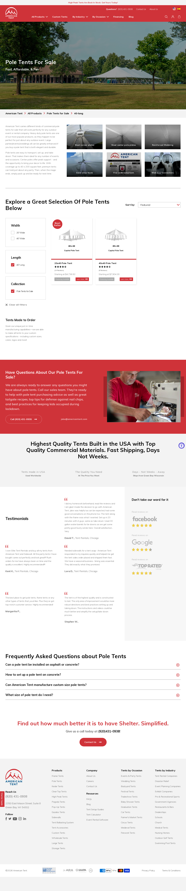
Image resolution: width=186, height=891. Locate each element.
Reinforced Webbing (162, 145)
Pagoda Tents (58, 801)
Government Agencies (165, 801)
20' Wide (20, 232)
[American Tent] (11, 13)
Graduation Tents (129, 807)
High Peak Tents (60, 796)
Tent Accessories (60, 827)
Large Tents (57, 843)
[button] (71, 268)
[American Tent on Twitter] (9, 819)
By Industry (79, 16)
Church (158, 822)
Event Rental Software (97, 819)
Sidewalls (56, 817)
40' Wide (20, 238)
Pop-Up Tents (58, 807)
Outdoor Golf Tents (164, 838)
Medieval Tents (128, 827)
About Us (154, 9)
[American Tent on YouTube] (15, 819)
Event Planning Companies (168, 786)
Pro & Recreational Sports (167, 796)
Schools (158, 817)
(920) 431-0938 (125, 9)
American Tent (20, 870)
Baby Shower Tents (130, 801)
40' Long (20, 264)
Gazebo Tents (58, 812)
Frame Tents (58, 776)
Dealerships (160, 812)
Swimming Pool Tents (165, 843)
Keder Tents (57, 786)
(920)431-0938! (109, 731)
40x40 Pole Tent (107, 263)
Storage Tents (58, 848)
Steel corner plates (84, 145)
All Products (38, 16)
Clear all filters (18, 304)
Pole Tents (57, 781)
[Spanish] (179, 9)
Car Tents (125, 812)
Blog (131, 16)
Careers (90, 781)
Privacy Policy (148, 870)
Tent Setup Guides (95, 809)
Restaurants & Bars (164, 807)
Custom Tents (59, 16)
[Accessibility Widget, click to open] (182, 445)
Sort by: (130, 204)
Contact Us (141, 9)
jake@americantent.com (74, 419)
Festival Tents (127, 791)
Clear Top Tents (59, 791)
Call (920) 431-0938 (21, 419)
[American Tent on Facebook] (6, 819)
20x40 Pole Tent (63, 263)
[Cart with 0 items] (179, 16)
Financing (118, 16)
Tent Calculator (93, 814)
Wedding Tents (128, 781)
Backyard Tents (128, 786)
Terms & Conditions (171, 870)
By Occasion (99, 16)
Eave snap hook (84, 173)
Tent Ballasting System (63, 822)
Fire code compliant (123, 173)
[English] (174, 9)
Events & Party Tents (131, 776)
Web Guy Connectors (163, 173)
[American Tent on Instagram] (20, 819)
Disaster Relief (162, 781)
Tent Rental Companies (166, 776)
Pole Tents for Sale (24, 291)
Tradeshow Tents (129, 796)
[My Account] (172, 16)
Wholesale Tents (60, 838)
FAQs (89, 799)
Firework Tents (128, 832)
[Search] (166, 16)
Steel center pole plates (123, 145)
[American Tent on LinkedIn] (24, 819)
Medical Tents (161, 827)
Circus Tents (127, 822)
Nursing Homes (162, 832)
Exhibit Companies (164, 791)
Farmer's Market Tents (131, 817)
